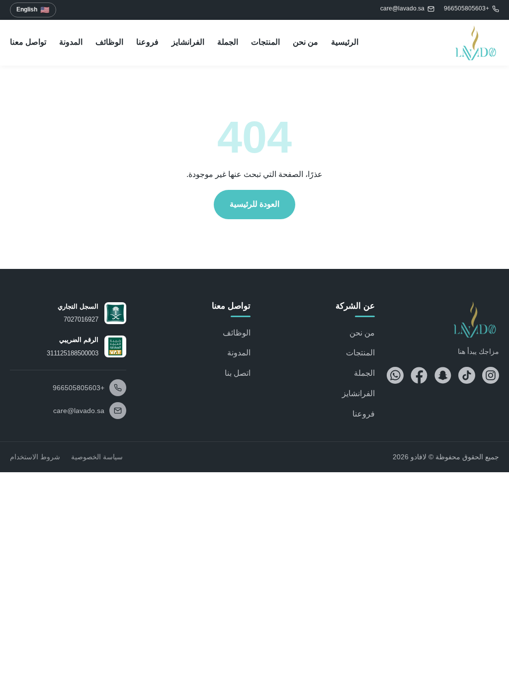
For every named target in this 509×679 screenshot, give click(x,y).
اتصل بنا (238, 373)
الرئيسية (344, 42)
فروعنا (147, 42)
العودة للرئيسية (254, 204)
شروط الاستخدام (35, 457)
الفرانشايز (187, 42)
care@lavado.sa (402, 8)
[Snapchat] (442, 375)
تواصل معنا (28, 42)
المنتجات (265, 42)
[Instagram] (490, 375)
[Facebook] (419, 375)
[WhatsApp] (395, 375)
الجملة (227, 42)
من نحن (305, 42)
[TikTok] (466, 375)
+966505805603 (466, 8)
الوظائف (109, 42)
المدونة (71, 42)
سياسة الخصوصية (97, 457)
